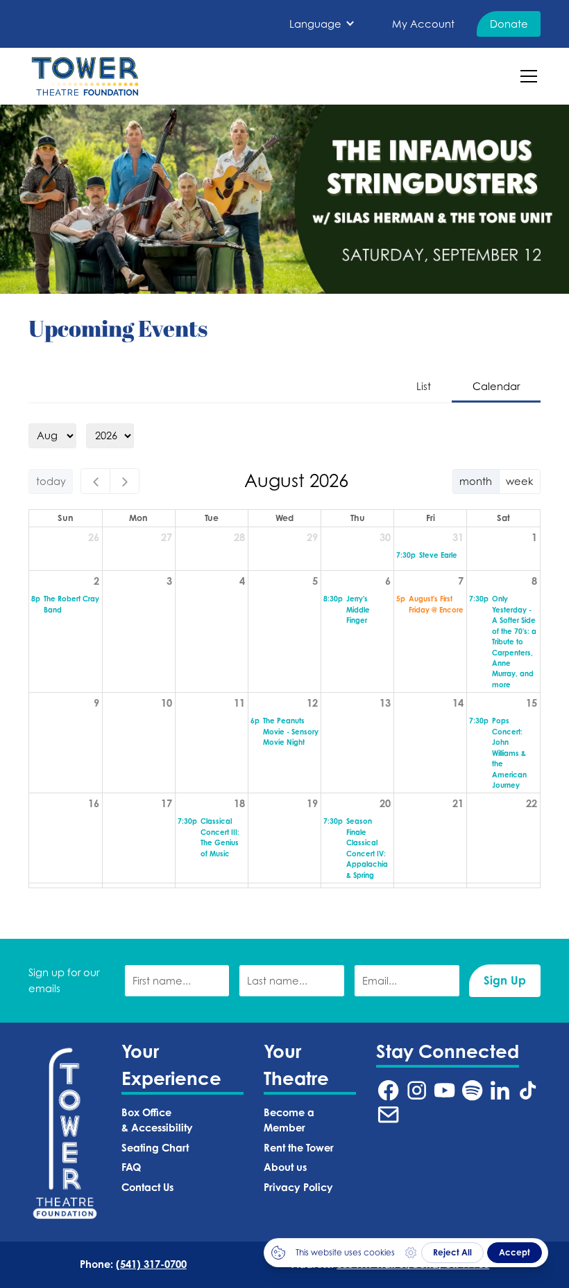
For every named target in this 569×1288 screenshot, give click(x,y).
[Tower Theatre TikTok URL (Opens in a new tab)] (528, 1090)
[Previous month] (95, 481)
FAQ (131, 1167)
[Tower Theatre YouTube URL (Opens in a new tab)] (444, 1090)
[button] (322, 24)
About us (285, 1167)
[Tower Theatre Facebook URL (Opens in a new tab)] (388, 1090)
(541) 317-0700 (151, 1264)
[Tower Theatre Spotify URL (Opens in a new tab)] (472, 1090)
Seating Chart (155, 1148)
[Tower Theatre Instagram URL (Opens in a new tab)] (417, 1090)
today (51, 481)
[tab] (424, 388)
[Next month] (124, 481)
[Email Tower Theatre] (388, 1114)
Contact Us (147, 1187)
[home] (85, 76)
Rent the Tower (299, 1148)
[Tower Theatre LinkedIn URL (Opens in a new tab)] (500, 1090)
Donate (509, 24)
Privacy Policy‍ (298, 1187)
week (519, 481)
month (475, 481)
